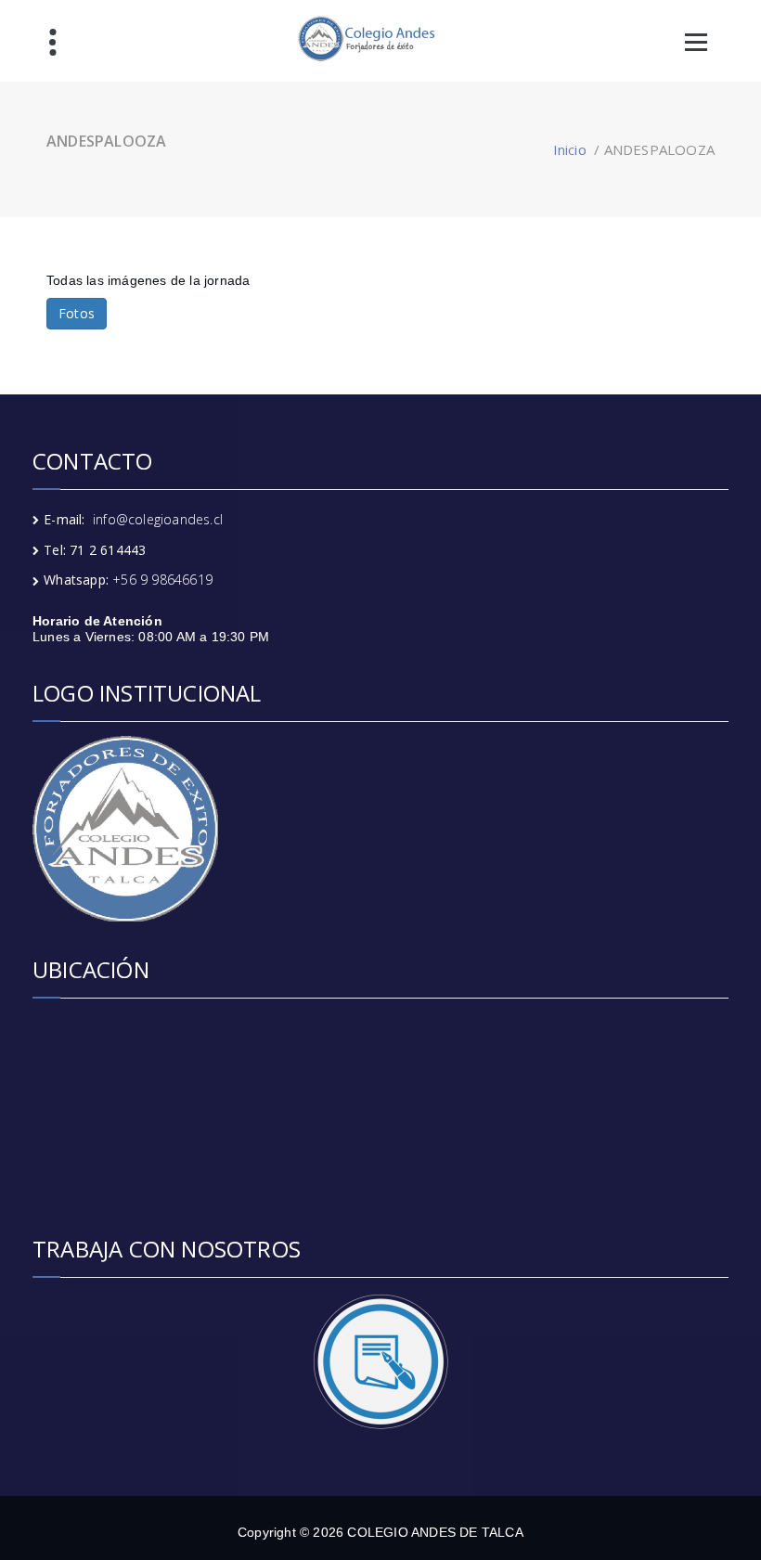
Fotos (76, 313)
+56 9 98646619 (162, 579)
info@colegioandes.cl (158, 519)
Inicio (570, 149)
